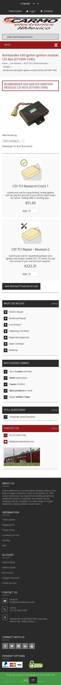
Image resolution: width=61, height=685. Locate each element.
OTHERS (6, 67)
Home (5, 63)
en (34, 3)
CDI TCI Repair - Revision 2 (31, 249)
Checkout (48, 11)
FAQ (4, 545)
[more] (54, 303)
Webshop (13, 350)
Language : (26, 3)
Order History (8, 562)
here (26, 680)
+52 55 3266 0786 (17, 435)
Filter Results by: (9, 135)
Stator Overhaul (16, 343)
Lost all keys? (15, 324)
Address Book (9, 567)
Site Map (6, 540)
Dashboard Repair (17, 318)
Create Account (9, 583)
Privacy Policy (8, 530)
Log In (32, 11)
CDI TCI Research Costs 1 (31, 186)
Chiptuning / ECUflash (19, 331)
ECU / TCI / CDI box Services (36, 63)
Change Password (10, 577)
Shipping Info (8, 524)
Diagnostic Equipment (19, 337)
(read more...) (35, 503)
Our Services (15, 63)
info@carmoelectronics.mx (21, 441)
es (38, 3)
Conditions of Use (10, 535)
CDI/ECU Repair (16, 311)
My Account (7, 572)
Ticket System (8, 519)
